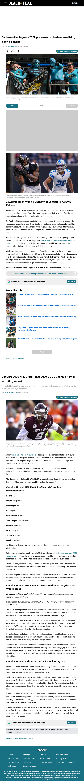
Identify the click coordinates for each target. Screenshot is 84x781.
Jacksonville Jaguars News (23, 738)
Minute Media (13, 771)
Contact (43, 755)
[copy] (18, 51)
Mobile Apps (13, 758)
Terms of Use (13, 762)
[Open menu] (5, 3)
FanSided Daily (29, 758)
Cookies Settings (29, 766)
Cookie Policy (28, 762)
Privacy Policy (62, 758)
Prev (12, 106)
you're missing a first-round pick (24, 455)
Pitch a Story (45, 758)
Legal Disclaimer (46, 762)
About (10, 755)
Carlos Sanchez (11, 46)
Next (72, 106)
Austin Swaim (11, 392)
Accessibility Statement (66, 762)
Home (8, 359)
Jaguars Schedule (19, 359)
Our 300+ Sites (62, 755)
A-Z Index (12, 766)
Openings (26, 755)
